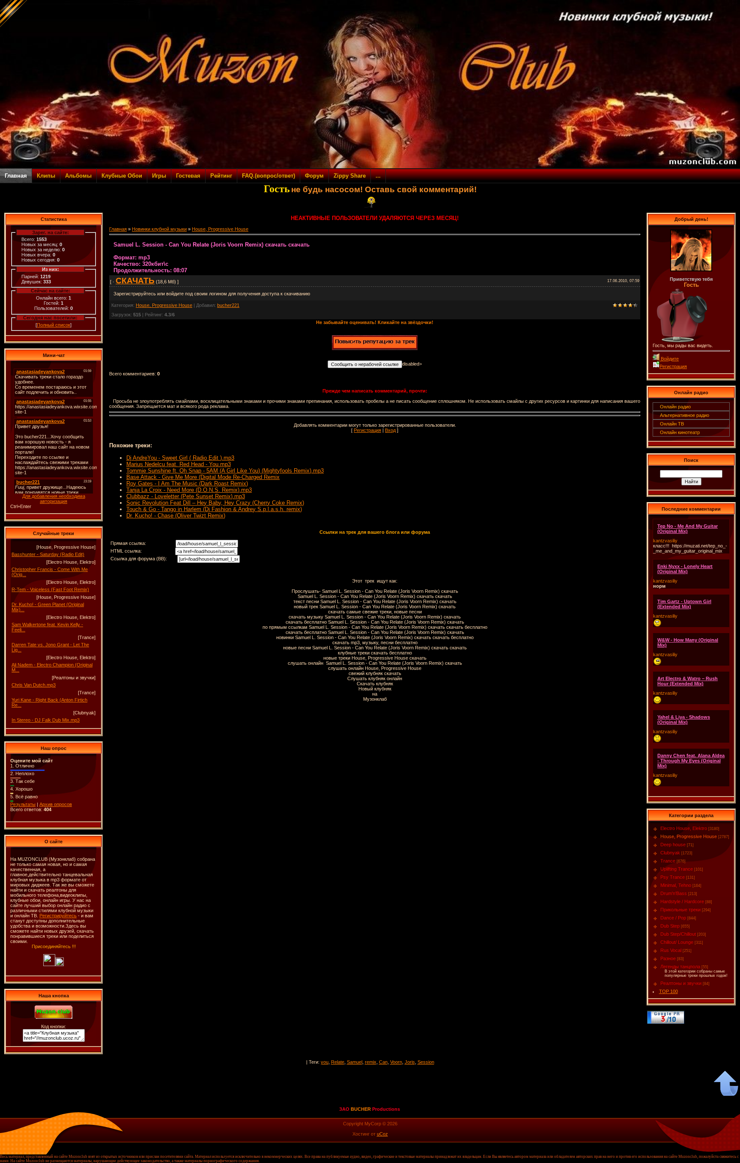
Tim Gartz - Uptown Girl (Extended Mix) (684, 604)
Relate (337, 1062)
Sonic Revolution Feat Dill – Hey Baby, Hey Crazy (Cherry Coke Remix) (215, 503)
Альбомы (78, 176)
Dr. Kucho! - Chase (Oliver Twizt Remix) (175, 515)
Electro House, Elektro (683, 828)
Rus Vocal (670, 950)
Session (426, 1062)
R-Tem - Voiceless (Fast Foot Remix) (50, 589)
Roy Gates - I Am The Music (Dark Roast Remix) (187, 483)
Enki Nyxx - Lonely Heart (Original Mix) (685, 569)
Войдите (669, 358)
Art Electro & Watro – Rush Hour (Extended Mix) (687, 681)
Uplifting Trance (676, 869)
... (378, 176)
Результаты (23, 804)
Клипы (46, 176)
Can (383, 1062)
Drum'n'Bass (673, 893)
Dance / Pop (673, 917)
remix (370, 1062)
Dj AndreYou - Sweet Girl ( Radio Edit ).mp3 (180, 458)
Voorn (396, 1062)
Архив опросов (55, 804)
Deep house (673, 844)
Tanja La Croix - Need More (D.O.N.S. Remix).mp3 (189, 490)
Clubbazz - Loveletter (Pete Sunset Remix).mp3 (185, 496)
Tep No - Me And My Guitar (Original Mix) (687, 528)
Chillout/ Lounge (676, 942)
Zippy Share (350, 176)
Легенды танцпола (680, 966)
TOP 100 (668, 991)
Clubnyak (670, 852)
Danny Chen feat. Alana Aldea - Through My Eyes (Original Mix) (691, 760)
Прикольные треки (680, 909)
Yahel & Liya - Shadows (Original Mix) (683, 719)
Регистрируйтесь (58, 915)
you (324, 1062)
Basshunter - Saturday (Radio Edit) (48, 554)
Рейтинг (221, 176)
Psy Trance (672, 877)
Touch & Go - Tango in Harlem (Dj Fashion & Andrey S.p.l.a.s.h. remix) (214, 509)
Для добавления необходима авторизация (53, 499)
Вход (390, 430)
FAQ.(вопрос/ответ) (268, 176)
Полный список (53, 324)
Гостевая (188, 176)
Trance (667, 860)
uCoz (382, 1133)
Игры (159, 176)
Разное (668, 958)
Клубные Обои (121, 176)
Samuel (354, 1062)
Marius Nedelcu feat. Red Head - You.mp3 (178, 464)
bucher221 (228, 305)
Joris (410, 1062)
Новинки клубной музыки (159, 229)
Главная (16, 176)
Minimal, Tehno (675, 885)
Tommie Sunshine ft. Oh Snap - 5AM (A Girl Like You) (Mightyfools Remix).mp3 (225, 470)
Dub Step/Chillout (678, 934)
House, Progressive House (220, 229)
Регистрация (367, 430)
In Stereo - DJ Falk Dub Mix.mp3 (46, 720)
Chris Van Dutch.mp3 (34, 684)
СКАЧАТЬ (135, 280)
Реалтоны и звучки (680, 983)
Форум (314, 176)
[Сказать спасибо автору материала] (375, 348)
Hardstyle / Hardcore (682, 901)
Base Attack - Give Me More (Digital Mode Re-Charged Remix (203, 477)
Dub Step (670, 925)
